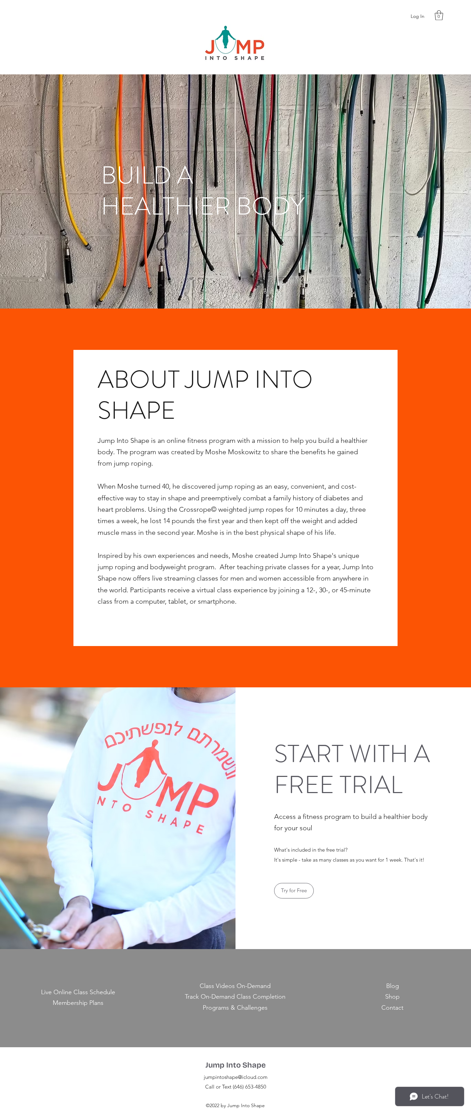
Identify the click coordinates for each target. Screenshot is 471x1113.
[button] (439, 15)
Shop (392, 996)
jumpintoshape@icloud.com (236, 1077)
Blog (392, 986)
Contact (392, 1007)
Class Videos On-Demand (235, 986)
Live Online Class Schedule (78, 992)
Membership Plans (78, 1003)
